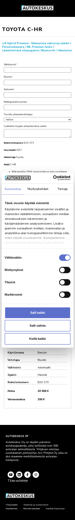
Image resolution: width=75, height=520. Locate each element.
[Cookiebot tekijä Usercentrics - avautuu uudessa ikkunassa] (53, 177)
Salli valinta (38, 325)
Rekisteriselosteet (31, 508)
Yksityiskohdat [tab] (37, 189)
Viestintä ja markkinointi (35, 504)
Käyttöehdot (11, 508)
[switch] (64, 270)
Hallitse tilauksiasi (55, 508)
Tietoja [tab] (62, 189)
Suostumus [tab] (13, 189)
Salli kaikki (37, 312)
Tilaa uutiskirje (18, 480)
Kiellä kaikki (37, 338)
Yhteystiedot (12, 504)
